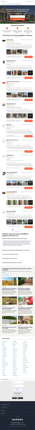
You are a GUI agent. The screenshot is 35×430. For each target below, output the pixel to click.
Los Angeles (4, 349)
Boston (14, 346)
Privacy (12, 422)
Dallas (24, 354)
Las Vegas (14, 357)
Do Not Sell (18, 422)
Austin (24, 352)
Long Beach (4, 347)
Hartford (3, 360)
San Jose (3, 357)
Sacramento (4, 352)
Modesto (4, 351)
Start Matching (17, 19)
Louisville (14, 341)
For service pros (4, 407)
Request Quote (28, 56)
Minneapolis (15, 351)
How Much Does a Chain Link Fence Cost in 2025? (8, 308)
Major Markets (5, 338)
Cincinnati (14, 370)
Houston (24, 359)
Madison (24, 370)
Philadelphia (25, 344)
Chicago (3, 373)
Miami (3, 367)
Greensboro (15, 365)
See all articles (6, 274)
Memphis (24, 349)
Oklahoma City (15, 375)
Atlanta (3, 372)
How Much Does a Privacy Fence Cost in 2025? (9, 328)
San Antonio (25, 360)
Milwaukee (25, 372)
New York (14, 360)
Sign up (17, 389)
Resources (3, 410)
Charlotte (14, 364)
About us (2, 413)
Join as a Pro (29, 1)
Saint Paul (14, 352)
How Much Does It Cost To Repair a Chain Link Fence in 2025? (25, 308)
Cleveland (14, 372)
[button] (8, 51)
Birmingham (4, 341)
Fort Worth (25, 357)
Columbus (14, 373)
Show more (31, 69)
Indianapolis (4, 375)
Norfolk (24, 364)
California (15, 422)
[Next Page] (24, 230)
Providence (25, 347)
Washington (4, 362)
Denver (3, 359)
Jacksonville (4, 365)
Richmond (25, 365)
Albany (14, 359)
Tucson (3, 344)
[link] (17, 40)
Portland (24, 341)
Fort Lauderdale (5, 364)
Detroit (14, 347)
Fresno (3, 346)
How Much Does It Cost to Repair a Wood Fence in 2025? (25, 328)
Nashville (24, 351)
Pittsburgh (25, 346)
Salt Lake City (25, 362)
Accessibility (22, 423)
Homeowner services (5, 404)
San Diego (4, 354)
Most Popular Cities (4, 379)
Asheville (14, 362)
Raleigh (14, 367)
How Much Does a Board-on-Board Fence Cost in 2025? (24, 289)
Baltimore (14, 344)
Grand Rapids (15, 349)
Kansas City (15, 354)
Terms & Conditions (23, 424)
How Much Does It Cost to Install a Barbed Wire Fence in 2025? (9, 289)
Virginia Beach (25, 367)
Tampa (3, 370)
